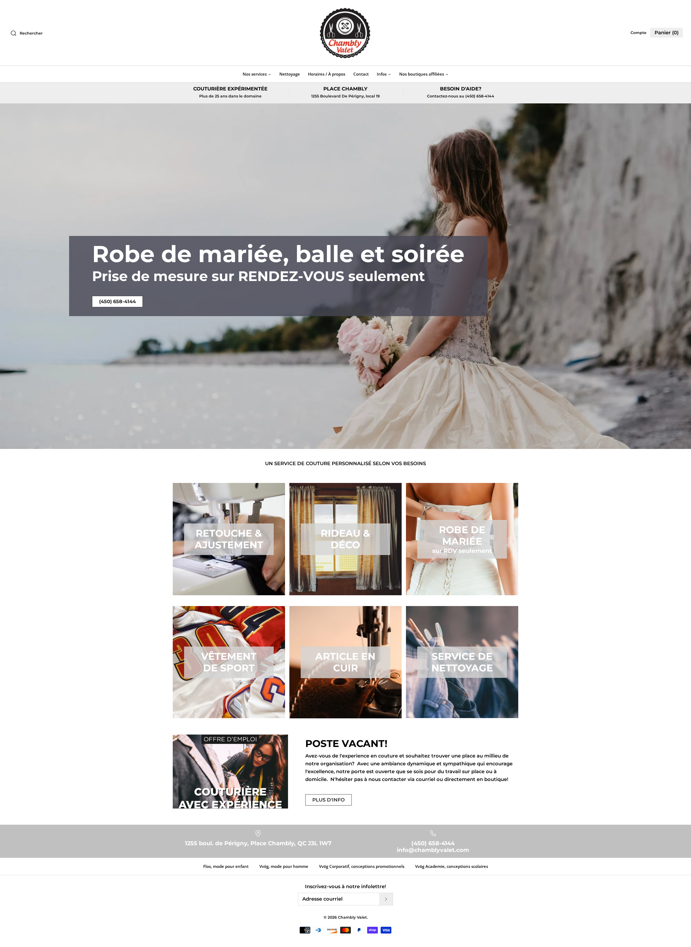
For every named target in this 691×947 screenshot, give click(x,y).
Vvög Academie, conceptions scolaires (451, 866)
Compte (638, 32)
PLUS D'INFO (328, 800)
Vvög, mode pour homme (283, 866)
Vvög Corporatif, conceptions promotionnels (361, 866)
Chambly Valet (352, 917)
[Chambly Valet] (345, 9)
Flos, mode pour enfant (226, 866)
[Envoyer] (386, 899)
